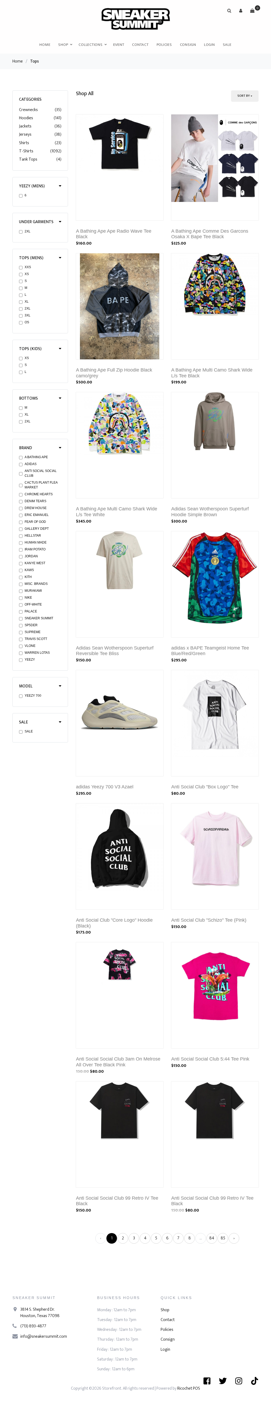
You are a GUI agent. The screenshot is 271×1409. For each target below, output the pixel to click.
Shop (63, 44)
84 (211, 1238)
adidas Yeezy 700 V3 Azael (104, 786)
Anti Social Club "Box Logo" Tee (204, 786)
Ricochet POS (188, 1388)
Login (209, 44)
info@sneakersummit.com (43, 1336)
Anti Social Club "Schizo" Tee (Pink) (208, 920)
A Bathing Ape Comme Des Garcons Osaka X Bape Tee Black (209, 234)
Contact (140, 44)
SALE (227, 44)
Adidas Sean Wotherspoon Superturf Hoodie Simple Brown (210, 511)
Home (44, 44)
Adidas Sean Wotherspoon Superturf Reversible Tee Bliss (114, 650)
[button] (241, 10)
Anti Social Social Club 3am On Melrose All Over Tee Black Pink (118, 1061)
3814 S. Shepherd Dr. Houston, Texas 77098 (40, 1312)
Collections (90, 44)
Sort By (243, 96)
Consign (188, 44)
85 (223, 1238)
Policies (164, 44)
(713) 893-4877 (33, 1326)
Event (118, 44)
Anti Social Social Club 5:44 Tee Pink (210, 1059)
